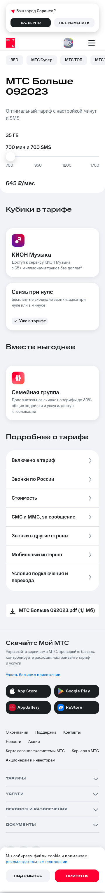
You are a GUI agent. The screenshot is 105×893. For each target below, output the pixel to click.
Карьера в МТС (85, 751)
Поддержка (45, 732)
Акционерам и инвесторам (30, 760)
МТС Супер (41, 60)
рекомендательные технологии (37, 862)
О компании (17, 732)
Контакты (72, 732)
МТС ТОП (73, 60)
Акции (34, 742)
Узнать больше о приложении (33, 675)
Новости (13, 742)
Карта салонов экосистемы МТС (35, 751)
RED (14, 60)
